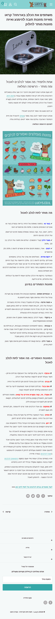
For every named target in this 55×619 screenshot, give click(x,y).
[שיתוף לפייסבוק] (43, 496)
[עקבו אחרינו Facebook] (50, 602)
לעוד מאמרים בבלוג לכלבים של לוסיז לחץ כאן (34, 487)
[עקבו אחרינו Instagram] (45, 602)
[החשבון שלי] (10, 4)
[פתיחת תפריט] (51, 4)
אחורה (47, 512)
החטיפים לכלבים (11, 458)
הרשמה (27, 587)
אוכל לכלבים (46, 454)
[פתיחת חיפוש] (15, 4)
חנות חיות (10, 96)
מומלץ (22, 116)
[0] (5, 4)
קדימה (7, 512)
